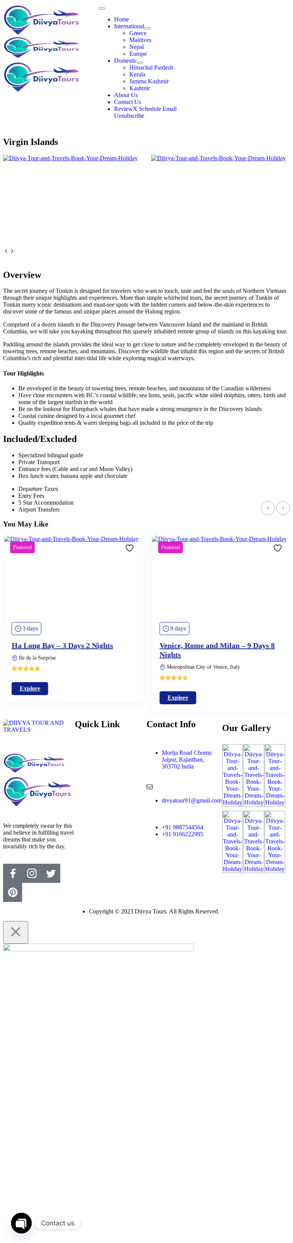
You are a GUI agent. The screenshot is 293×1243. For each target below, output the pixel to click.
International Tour (100, 763)
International (129, 26)
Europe (138, 53)
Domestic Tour (96, 770)
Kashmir (139, 88)
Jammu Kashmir (149, 81)
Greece (137, 33)
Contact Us (127, 102)
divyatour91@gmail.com (192, 800)
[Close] (15, 932)
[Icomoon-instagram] (31, 873)
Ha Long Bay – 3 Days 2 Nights (61, 645)
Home (121, 19)
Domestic (125, 60)
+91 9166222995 (182, 834)
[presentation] (6, 251)
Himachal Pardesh (151, 67)
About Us (126, 95)
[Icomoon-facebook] (12, 873)
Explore (29, 688)
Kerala (137, 74)
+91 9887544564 (182, 827)
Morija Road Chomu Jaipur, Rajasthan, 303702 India (187, 759)
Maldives (140, 40)
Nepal (136, 47)
